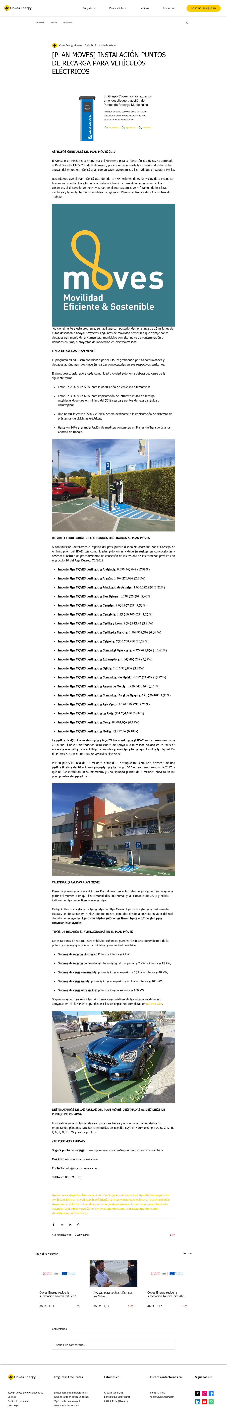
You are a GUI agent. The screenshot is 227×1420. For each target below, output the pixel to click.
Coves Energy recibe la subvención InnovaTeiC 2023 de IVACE (166, 1294)
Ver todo (187, 1253)
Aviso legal (13, 1406)
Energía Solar (54, 22)
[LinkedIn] (197, 1401)
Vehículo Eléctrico (67, 22)
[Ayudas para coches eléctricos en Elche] (114, 1273)
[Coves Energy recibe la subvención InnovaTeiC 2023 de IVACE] (167, 1273)
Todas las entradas (39, 22)
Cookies (12, 1397)
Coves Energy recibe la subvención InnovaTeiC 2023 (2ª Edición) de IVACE (58, 1294)
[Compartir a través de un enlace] (78, 1224)
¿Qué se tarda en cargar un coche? (71, 1397)
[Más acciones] (173, 45)
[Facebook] (211, 1393)
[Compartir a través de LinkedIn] (69, 1224)
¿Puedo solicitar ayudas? (66, 1406)
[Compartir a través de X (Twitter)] (61, 1224)
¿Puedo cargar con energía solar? (71, 1393)
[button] (187, 22)
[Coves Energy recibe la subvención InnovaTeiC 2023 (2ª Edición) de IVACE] (60, 1273)
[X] (197, 1393)
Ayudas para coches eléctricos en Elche (113, 1294)
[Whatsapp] (211, 1401)
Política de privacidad (18, 1401)
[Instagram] (204, 1393)
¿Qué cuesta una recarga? (67, 1401)
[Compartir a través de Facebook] (53, 1224)
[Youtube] (204, 1401)
